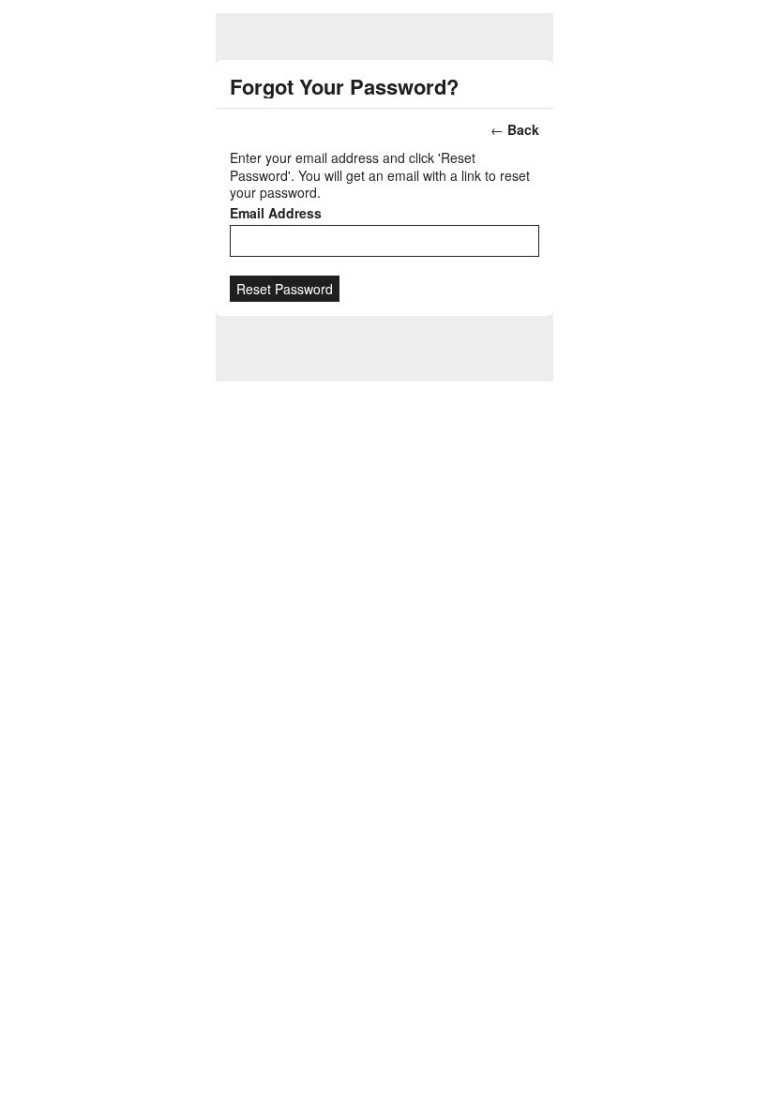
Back (523, 129)
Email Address (276, 212)
